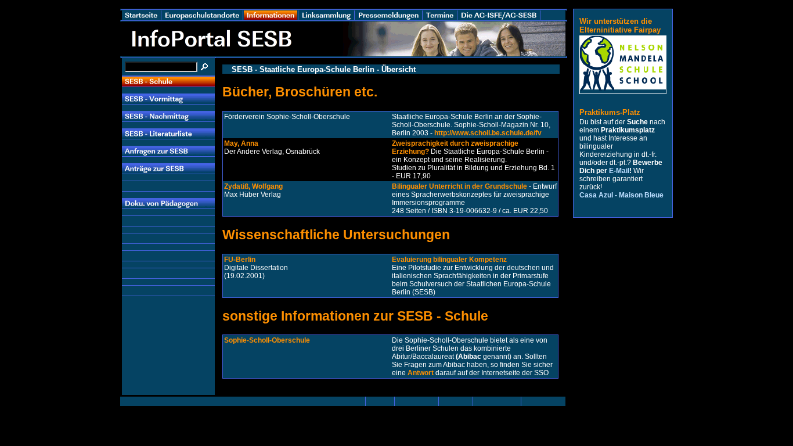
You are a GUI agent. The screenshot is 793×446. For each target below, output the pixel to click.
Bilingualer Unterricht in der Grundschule (459, 186)
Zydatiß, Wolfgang (253, 186)
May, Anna (241, 143)
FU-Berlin (239, 260)
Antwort (421, 373)
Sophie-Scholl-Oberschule (267, 340)
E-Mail (619, 171)
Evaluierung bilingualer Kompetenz (449, 260)
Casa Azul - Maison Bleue (621, 195)
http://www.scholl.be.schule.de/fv (488, 133)
